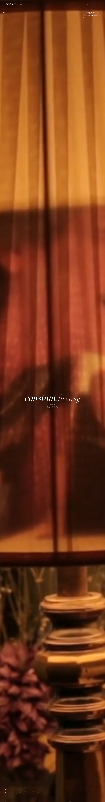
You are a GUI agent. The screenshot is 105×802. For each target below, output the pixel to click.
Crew (92, 4)
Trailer (81, 4)
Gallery (86, 4)
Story (76, 4)
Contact (97, 4)
